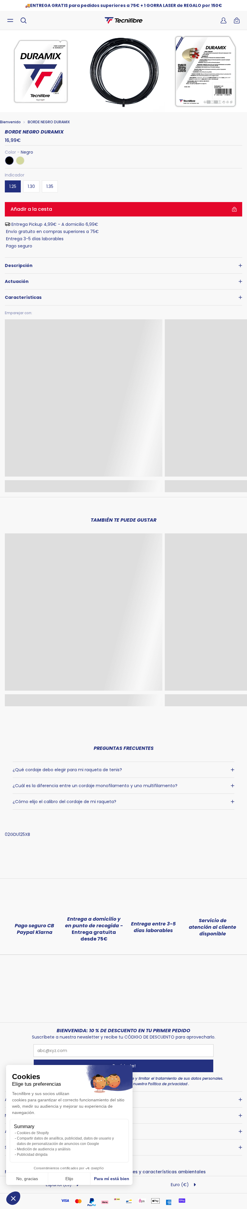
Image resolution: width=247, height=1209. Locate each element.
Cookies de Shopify (33, 1133)
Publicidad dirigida (32, 1154)
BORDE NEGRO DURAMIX (49, 121)
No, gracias (27, 1178)
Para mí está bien (111, 1178)
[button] (13, 1198)
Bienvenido (10, 121)
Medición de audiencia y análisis (43, 1149)
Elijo (69, 1178)
